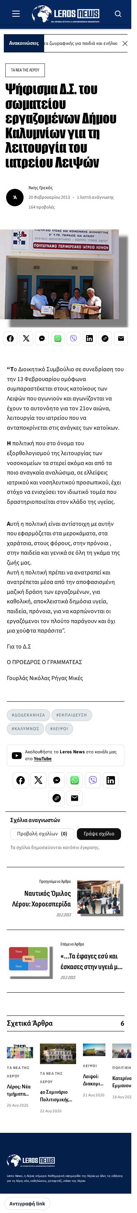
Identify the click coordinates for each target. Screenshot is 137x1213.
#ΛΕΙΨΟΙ (59, 729)
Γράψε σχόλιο (99, 834)
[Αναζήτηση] (118, 14)
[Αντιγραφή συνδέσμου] (105, 338)
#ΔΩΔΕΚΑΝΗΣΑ (28, 715)
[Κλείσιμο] (125, 43)
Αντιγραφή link (27, 1204)
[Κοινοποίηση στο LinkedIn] (89, 338)
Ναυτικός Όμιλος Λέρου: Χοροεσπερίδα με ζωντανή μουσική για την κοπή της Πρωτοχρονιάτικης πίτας (39, 899)
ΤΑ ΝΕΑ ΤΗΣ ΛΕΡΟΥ (25, 70)
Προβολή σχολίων (42, 834)
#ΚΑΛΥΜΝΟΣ (25, 729)
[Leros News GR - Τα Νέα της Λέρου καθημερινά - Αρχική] (65, 13)
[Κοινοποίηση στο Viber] (73, 338)
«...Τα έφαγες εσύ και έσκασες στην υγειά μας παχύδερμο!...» (92, 962)
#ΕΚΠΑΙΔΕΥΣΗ (71, 715)
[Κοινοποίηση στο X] (26, 338)
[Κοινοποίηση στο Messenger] (42, 338)
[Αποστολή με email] (121, 338)
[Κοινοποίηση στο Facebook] (10, 338)
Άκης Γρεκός (41, 187)
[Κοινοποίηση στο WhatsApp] (58, 338)
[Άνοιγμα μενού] (16, 14)
